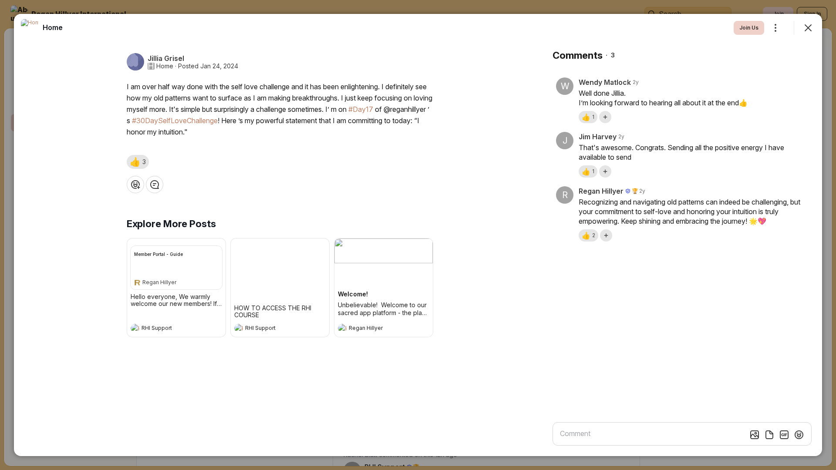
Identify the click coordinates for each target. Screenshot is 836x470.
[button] (138, 162)
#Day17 (360, 109)
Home (164, 66)
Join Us (748, 27)
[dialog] (418, 235)
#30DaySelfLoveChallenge (175, 120)
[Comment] (154, 184)
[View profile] (135, 328)
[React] (135, 184)
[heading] (168, 329)
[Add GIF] (784, 435)
